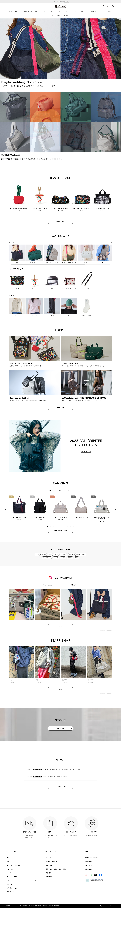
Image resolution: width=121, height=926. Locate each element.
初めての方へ (88, 865)
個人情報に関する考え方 (35, 905)
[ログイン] (113, 6)
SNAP (73, 585)
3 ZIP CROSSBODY (81, 208)
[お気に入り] (108, 6)
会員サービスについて (91, 858)
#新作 (76, 557)
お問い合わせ (88, 869)
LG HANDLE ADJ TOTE (19, 517)
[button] (4, 126)
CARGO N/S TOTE (40, 517)
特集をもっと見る (60, 408)
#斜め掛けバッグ (80, 554)
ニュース (48, 858)
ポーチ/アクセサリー (60, 490)
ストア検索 (49, 865)
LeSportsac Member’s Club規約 (19, 905)
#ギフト (71, 554)
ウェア (69, 490)
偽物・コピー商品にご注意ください (56, 869)
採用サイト (49, 877)
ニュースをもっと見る (60, 787)
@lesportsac (47, 585)
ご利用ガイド (88, 861)
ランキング (10, 884)
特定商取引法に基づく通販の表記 (51, 905)
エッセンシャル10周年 (13, 865)
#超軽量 (44, 554)
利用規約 (8, 905)
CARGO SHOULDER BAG (102, 208)
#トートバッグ (47, 557)
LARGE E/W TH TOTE (60, 517)
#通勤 (56, 554)
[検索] (104, 6)
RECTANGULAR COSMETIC (40, 208)
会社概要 (48, 873)
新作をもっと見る (60, 221)
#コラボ (70, 557)
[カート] (117, 6)
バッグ (51, 490)
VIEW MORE (86, 452)
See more (60, 626)
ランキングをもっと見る (60, 530)
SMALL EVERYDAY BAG (19, 208)
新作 (8, 861)
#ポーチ (56, 557)
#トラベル (63, 554)
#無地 (50, 554)
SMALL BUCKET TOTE (60, 208)
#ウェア (63, 557)
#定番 (37, 554)
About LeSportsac (51, 861)
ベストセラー (11, 869)
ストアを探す (60, 728)
